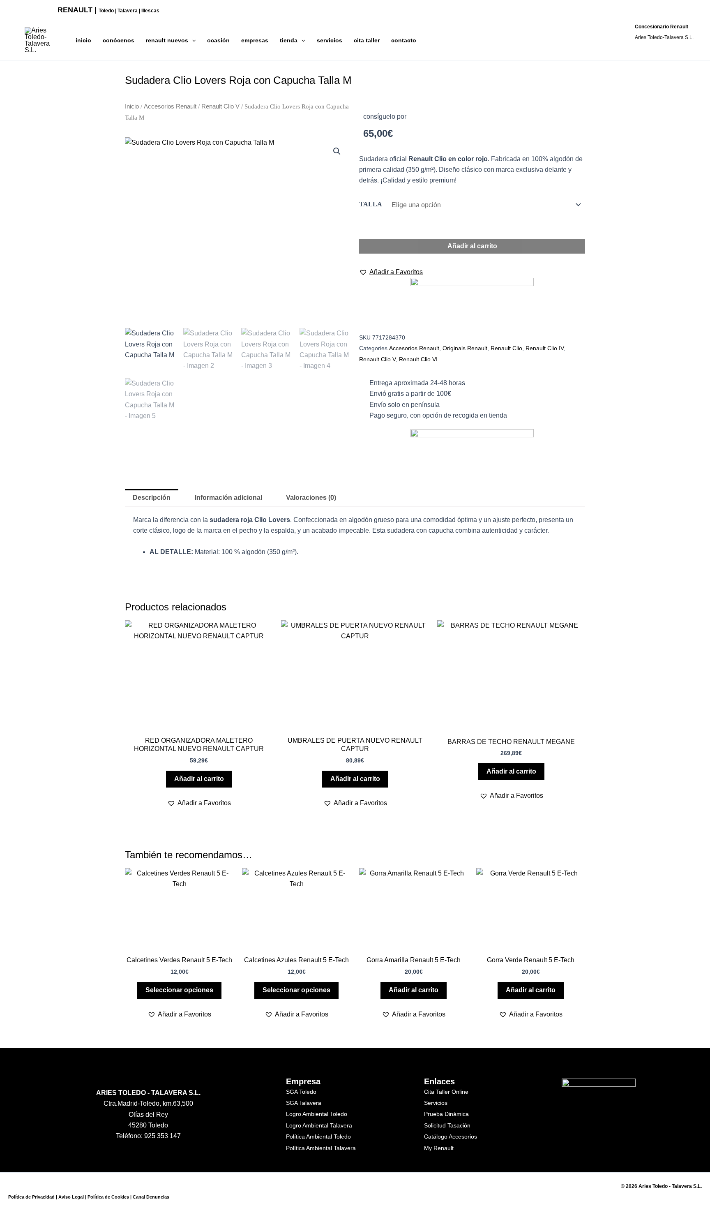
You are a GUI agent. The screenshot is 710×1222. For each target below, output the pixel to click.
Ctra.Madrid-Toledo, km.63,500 (148, 1103)
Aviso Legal (71, 1196)
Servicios (435, 1103)
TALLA (370, 204)
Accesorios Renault (170, 106)
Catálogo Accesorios (450, 1136)
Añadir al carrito (472, 246)
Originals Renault (465, 348)
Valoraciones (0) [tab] (311, 497)
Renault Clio (506, 348)
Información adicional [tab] (228, 497)
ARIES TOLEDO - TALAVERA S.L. (148, 1092)
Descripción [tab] (152, 497)
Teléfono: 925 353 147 (148, 1135)
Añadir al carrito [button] (199, 778)
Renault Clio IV (545, 348)
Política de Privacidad (31, 1196)
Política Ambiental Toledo (318, 1136)
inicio (83, 40)
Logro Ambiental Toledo (316, 1114)
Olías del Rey (148, 1114)
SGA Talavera (303, 1103)
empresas (254, 40)
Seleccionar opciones (179, 989)
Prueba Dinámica (446, 1114)
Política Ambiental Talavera (321, 1148)
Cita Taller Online (446, 1091)
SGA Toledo (301, 1091)
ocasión (218, 40)
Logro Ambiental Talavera (319, 1125)
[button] (192, 40)
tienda (288, 40)
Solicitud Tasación (447, 1125)
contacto (403, 40)
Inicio (132, 106)
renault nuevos (167, 40)
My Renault (439, 1148)
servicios (329, 40)
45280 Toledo (148, 1125)
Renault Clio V (220, 106)
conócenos (118, 40)
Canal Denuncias (151, 1196)
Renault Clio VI (418, 359)
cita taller (367, 40)
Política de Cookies (108, 1196)
